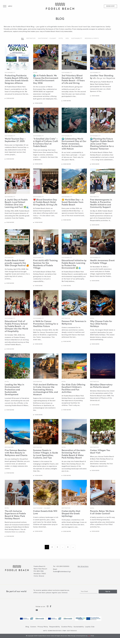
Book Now (110, 6)
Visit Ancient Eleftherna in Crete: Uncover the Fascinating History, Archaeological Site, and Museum (45, 390)
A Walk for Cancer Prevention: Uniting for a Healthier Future (45, 324)
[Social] (48, 606)
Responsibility (54, 626)
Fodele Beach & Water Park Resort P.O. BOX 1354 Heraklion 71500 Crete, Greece (40, 571)
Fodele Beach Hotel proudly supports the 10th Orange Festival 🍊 (17, 263)
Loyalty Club (89, 626)
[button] (7, 6)
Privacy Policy (43, 626)
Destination (30, 38)
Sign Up (107, 591)
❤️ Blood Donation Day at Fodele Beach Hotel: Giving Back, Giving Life (45, 202)
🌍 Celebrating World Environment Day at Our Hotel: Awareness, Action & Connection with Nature (74, 144)
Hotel (61, 38)
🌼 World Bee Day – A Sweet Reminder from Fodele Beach (72, 202)
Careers (33, 626)
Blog (27, 626)
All (22, 38)
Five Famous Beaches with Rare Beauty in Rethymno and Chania (16, 453)
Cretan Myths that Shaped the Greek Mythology (71, 513)
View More (10, 98)
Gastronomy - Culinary (47, 38)
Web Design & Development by (81, 635)
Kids (67, 38)
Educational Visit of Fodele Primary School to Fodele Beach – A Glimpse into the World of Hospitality (16, 326)
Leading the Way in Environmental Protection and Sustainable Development (14, 390)
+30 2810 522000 (62, 566)
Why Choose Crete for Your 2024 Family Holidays (101, 324)
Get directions (83, 566)
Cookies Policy (66, 626)
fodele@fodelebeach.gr (62, 571)
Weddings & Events (92, 38)
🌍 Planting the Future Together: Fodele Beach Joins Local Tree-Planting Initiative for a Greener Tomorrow (102, 144)
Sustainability (76, 38)
